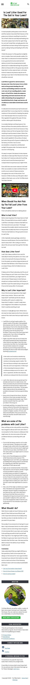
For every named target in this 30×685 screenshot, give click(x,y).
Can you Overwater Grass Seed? (12, 568)
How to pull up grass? (9, 574)
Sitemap (15, 680)
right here (16, 669)
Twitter (7, 652)
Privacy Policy (7, 635)
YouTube (7, 648)
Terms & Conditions (9, 638)
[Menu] (2, 4)
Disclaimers (6, 637)
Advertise (25, 678)
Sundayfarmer (12, 351)
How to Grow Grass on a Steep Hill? (13, 571)
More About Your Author (11, 617)
